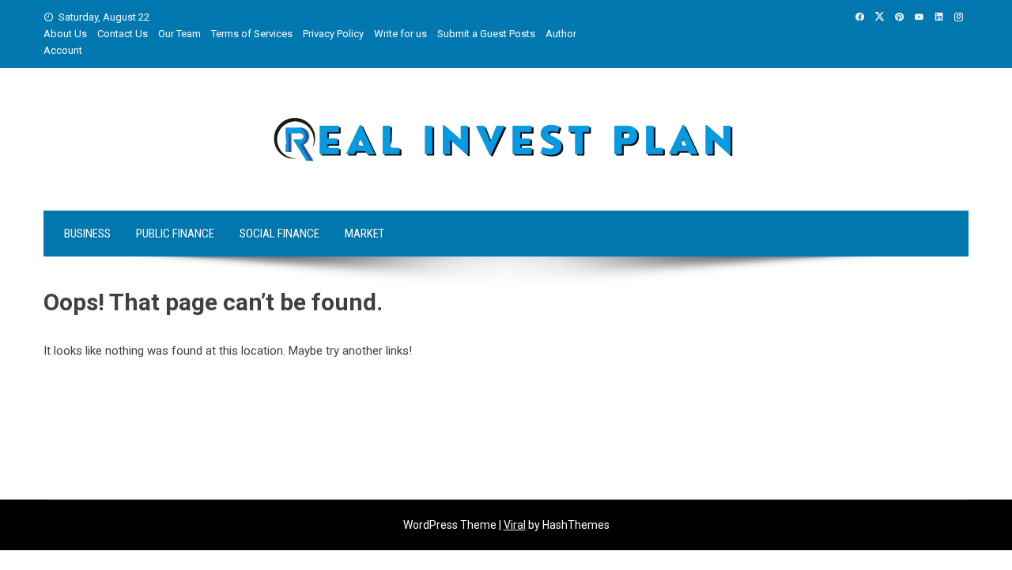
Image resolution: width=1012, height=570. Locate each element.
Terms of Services (252, 34)
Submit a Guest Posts (486, 34)
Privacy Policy (333, 34)
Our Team (179, 34)
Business (87, 233)
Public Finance (175, 233)
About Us (65, 34)
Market (364, 233)
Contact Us (122, 34)
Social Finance (279, 233)
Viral (515, 525)
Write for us (400, 34)
